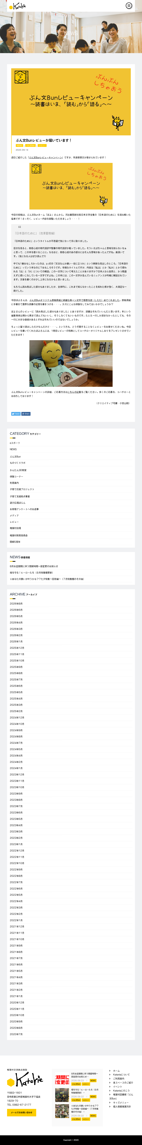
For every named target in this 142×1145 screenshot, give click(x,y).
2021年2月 (16, 990)
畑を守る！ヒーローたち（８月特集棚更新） (32, 573)
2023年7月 (16, 806)
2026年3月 (16, 629)
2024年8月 (16, 736)
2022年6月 (16, 889)
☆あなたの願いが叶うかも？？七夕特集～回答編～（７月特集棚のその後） (47, 579)
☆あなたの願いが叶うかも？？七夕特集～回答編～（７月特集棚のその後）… (84, 1109)
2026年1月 (16, 641)
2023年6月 (16, 812)
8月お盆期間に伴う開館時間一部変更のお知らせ (34, 566)
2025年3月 (16, 705)
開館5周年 (15, 542)
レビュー (42, 145)
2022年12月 (17, 850)
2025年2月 (16, 711)
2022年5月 (16, 895)
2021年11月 (17, 933)
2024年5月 (16, 749)
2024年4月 (16, 755)
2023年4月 (16, 825)
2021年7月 (16, 958)
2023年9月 (16, 794)
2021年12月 (17, 926)
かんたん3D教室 (18, 470)
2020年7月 (16, 1034)
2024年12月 (17, 717)
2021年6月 (16, 964)
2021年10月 (17, 939)
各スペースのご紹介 (123, 1083)
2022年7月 (16, 882)
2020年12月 (17, 1002)
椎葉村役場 (15, 528)
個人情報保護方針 (122, 1106)
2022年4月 (16, 901)
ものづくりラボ (17, 463)
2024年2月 (16, 762)
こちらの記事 (74, 392)
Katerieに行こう (121, 1091)
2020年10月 (17, 1015)
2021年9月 (16, 945)
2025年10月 (17, 660)
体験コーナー (16, 476)
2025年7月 (16, 679)
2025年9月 (16, 667)
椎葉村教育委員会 (19, 535)
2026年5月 (16, 616)
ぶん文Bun (30, 145)
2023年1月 (16, 844)
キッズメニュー (121, 1102)
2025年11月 (17, 654)
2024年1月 (16, 768)
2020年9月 (16, 1021)
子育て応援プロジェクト (22, 489)
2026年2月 (16, 635)
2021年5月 (16, 971)
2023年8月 (16, 800)
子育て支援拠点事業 (20, 496)
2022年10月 (17, 863)
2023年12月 (17, 774)
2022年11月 (17, 857)
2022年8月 (16, 876)
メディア (14, 515)
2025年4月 (16, 699)
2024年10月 (17, 724)
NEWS (19, 145)
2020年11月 (17, 1009)
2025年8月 (16, 673)
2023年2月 (16, 838)
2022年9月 (16, 869)
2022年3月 (16, 907)
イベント (117, 1087)
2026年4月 (16, 622)
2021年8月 (16, 952)
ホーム (116, 1071)
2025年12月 (17, 648)
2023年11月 (17, 781)
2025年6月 (16, 686)
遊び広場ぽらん (17, 503)
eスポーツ (15, 443)
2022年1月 (16, 920)
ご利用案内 (118, 1079)
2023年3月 (16, 831)
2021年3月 (16, 983)
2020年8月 (16, 1028)
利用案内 (14, 483)
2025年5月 (16, 692)
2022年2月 (16, 914)
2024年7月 (16, 743)
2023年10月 (17, 787)
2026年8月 (16, 604)
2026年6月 (16, 610)
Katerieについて (121, 1075)
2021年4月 (16, 977)
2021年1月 (16, 996)
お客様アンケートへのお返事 (24, 509)
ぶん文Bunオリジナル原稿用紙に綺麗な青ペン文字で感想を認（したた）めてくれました (74, 300)
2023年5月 (16, 819)
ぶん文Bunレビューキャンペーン (45, 157)
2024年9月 (16, 730)
